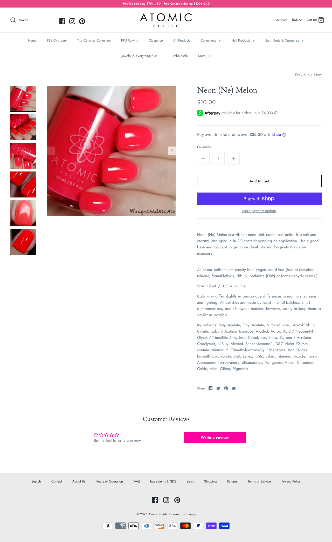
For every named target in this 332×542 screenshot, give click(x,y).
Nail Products (243, 40)
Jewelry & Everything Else (141, 55)
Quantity (204, 147)
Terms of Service (259, 481)
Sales (190, 481)
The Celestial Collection (94, 40)
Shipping (210, 481)
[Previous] (51, 151)
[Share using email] (234, 388)
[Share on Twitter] (218, 388)
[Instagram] (72, 21)
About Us (78, 481)
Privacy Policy (291, 481)
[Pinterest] (82, 21)
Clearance (156, 40)
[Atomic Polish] (166, 16)
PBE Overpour (57, 40)
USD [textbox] (297, 18)
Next (318, 75)
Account (281, 20)
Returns (232, 481)
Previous (302, 75)
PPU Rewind (129, 40)
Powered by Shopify (182, 514)
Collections (210, 40)
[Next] (172, 151)
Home (32, 40)
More (204, 55)
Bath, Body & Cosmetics (284, 40)
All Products (181, 40)
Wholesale (180, 55)
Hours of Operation (109, 481)
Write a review (214, 437)
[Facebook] (62, 21)
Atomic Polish (157, 514)
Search (36, 481)
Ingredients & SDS (163, 481)
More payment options (259, 211)
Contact (56, 481)
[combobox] (297, 18)
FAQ (136, 481)
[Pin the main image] (226, 388)
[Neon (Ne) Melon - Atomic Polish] (23, 99)
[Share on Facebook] (210, 388)
